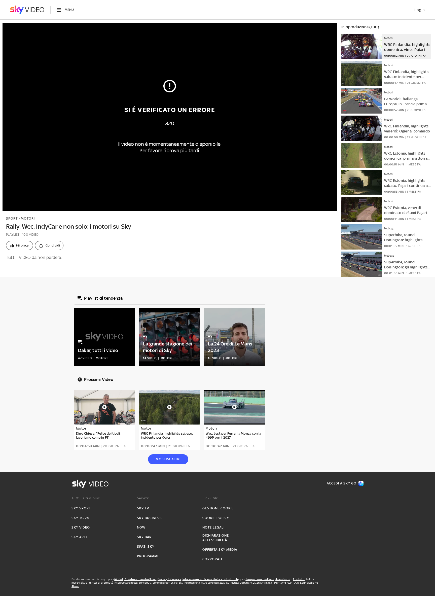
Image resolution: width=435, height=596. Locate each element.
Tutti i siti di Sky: (85, 498)
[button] (19, 245)
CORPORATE (212, 559)
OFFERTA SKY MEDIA (219, 549)
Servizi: (143, 498)
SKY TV (143, 508)
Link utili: (210, 498)
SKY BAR (144, 537)
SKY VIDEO (80, 527)
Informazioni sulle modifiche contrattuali (210, 579)
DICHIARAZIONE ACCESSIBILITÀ (215, 538)
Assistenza (282, 579)
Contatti (299, 579)
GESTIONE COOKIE (218, 508)
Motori (28, 218)
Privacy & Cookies (169, 579)
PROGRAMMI (147, 556)
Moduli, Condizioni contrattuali (135, 579)
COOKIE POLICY (215, 518)
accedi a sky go (341, 483)
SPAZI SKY (145, 546)
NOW (141, 527)
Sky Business (149, 518)
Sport (12, 218)
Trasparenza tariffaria (259, 579)
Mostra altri (168, 459)
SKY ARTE (79, 537)
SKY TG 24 (80, 518)
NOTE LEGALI (213, 527)
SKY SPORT (81, 508)
